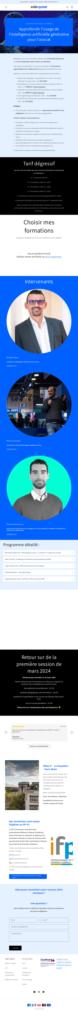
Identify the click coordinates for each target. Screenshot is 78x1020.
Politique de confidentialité (10, 974)
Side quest (40, 1009)
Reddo (24, 984)
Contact (24, 968)
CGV (6, 968)
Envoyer (15, 948)
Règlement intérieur (11, 980)
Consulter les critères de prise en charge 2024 (26, 876)
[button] (6, 7)
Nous (24, 963)
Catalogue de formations (26, 974)
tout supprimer (53, 256)
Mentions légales (10, 963)
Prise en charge (27, 980)
